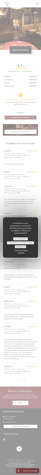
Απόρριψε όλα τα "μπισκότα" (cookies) (20, 243)
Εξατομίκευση (20, 247)
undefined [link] (21, 253)
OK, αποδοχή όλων (20, 239)
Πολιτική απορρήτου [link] (21, 250)
